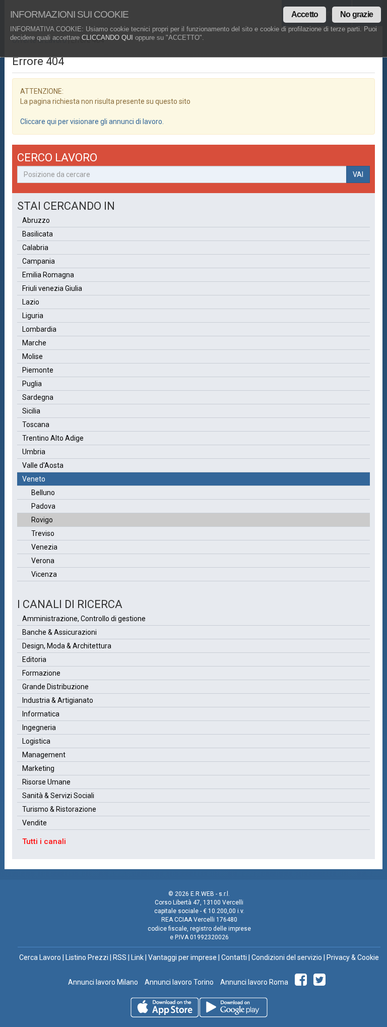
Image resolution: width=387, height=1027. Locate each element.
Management (44, 755)
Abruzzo (36, 220)
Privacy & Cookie (353, 957)
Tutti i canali (44, 841)
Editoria (34, 659)
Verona (42, 561)
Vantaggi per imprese (182, 957)
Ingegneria (39, 727)
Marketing (38, 768)
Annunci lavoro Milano (103, 982)
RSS (119, 957)
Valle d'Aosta (42, 465)
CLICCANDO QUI (107, 37)
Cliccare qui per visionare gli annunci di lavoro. (92, 121)
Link (137, 957)
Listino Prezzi (87, 957)
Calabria (35, 248)
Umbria (33, 452)
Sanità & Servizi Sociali (58, 796)
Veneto (33, 479)
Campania (38, 261)
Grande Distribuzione (55, 687)
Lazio (30, 302)
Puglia (32, 384)
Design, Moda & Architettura (66, 646)
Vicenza (44, 574)
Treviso (42, 533)
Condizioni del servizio (286, 957)
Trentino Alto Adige (53, 438)
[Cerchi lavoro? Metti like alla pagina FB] (302, 982)
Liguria (32, 316)
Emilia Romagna (48, 275)
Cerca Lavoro (40, 957)
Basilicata (37, 234)
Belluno (43, 493)
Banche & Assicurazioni (59, 632)
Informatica (40, 714)
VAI (358, 174)
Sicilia (31, 411)
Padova (43, 506)
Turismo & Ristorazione (59, 809)
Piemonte (37, 370)
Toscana (35, 424)
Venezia (44, 547)
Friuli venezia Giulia (52, 288)
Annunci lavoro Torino (178, 982)
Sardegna (37, 397)
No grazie (356, 14)
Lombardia (39, 329)
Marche (34, 343)
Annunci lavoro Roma (253, 982)
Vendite (34, 823)
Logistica (36, 741)
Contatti (234, 957)
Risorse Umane (46, 782)
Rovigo (42, 520)
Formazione (41, 673)
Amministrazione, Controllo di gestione (84, 619)
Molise (32, 356)
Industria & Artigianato (57, 700)
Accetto (304, 14)
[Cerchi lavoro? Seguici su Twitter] (321, 982)
